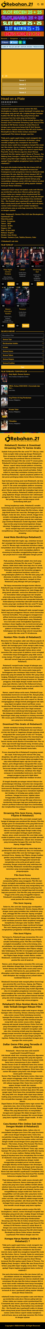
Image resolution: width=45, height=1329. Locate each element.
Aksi (5, 277)
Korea (11, 279)
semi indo (12, 390)
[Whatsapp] (20, 42)
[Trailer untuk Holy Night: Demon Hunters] (3, 284)
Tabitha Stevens (25, 237)
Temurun (22, 309)
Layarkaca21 (20, 1290)
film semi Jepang (10, 927)
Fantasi (9, 277)
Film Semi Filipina (22, 933)
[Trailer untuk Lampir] (17, 284)
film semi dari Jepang (19, 907)
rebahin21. (34, 1176)
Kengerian (11, 221)
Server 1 (22, 80)
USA (9, 228)
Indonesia (22, 276)
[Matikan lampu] (3, 76)
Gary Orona (12, 235)
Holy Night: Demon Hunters (7, 272)
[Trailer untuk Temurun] (17, 326)
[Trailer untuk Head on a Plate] (6, 76)
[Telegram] (24, 42)
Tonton (11, 284)
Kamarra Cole (13, 237)
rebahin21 (34, 1146)
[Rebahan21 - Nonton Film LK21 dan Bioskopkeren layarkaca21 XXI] (17, 4)
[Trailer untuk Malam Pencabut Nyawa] (3, 326)
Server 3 (22, 88)
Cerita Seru (22, 272)
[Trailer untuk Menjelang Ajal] (32, 284)
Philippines (17, 400)
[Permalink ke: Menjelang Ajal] (37, 257)
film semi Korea (20, 984)
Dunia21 (13, 1308)
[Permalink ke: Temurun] (22, 297)
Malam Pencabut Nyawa (8, 311)
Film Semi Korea (22, 875)
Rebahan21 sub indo (10, 241)
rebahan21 (5, 109)
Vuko (34, 237)
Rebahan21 (37, 454)
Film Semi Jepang (22, 903)
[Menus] (42, 4)
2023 (9, 223)
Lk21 (38, 1274)
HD (3, 266)
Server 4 (22, 92)
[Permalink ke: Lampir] (22, 257)
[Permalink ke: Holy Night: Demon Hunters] (8, 257)
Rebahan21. (22, 661)
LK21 (26, 1288)
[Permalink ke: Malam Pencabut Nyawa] (8, 297)
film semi (28, 842)
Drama (37, 276)
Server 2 (22, 84)
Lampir (22, 270)
